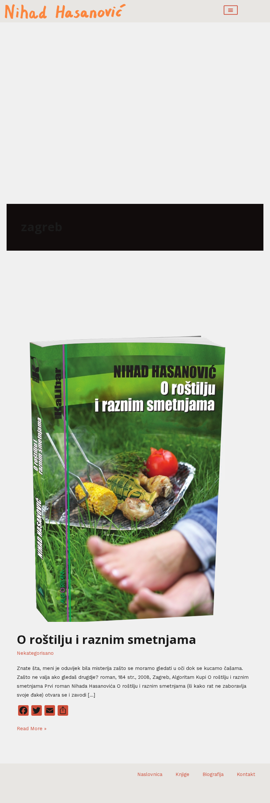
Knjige (182, 774)
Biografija (213, 774)
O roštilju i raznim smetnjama (106, 639)
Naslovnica (149, 774)
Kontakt (246, 774)
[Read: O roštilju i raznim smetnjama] (123, 476)
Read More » (31, 728)
